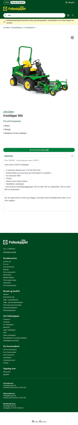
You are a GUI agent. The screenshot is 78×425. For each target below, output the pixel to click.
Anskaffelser (7, 357)
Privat (7, 2)
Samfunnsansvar (8, 355)
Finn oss (6, 264)
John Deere (8, 111)
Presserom (6, 319)
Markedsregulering (9, 310)
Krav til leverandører (9, 352)
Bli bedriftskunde (8, 297)
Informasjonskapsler (9, 285)
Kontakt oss (7, 261)
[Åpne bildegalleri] (72, 37)
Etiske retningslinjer (9, 335)
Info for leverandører (10, 349)
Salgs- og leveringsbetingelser (13, 302)
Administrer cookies (9, 252)
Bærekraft (6, 327)
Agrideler (6, 374)
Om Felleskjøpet (8, 325)
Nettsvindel (7, 283)
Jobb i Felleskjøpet (9, 330)
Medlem (6, 294)
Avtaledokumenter (9, 360)
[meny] (73, 15)
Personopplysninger (9, 280)
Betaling (5, 269)
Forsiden (6, 28)
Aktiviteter (6, 322)
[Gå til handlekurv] (68, 15)
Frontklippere (29, 28)
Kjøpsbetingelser (8, 277)
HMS (4, 332)
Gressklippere (17, 28)
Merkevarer (7, 372)
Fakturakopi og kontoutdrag (12, 305)
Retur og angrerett (9, 272)
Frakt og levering (8, 267)
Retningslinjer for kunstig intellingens (15, 338)
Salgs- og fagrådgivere (10, 300)
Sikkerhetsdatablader (10, 308)
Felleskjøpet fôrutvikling (10, 340)
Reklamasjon (7, 275)
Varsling (5, 363)
